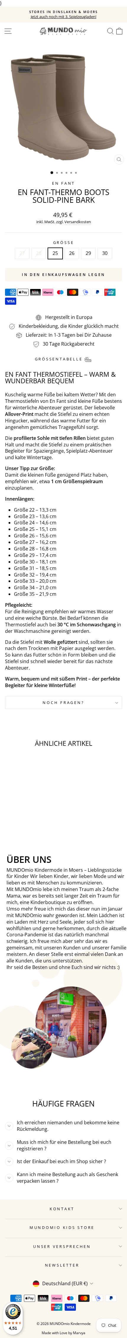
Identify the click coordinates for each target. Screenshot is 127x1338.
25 (55, 253)
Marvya (79, 1332)
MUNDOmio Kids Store (62, 1227)
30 (105, 253)
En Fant (63, 183)
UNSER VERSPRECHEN (62, 1246)
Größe (63, 242)
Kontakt (62, 1208)
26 (71, 253)
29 (88, 253)
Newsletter (62, 1265)
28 (38, 253)
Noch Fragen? (63, 702)
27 (22, 253)
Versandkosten (77, 221)
